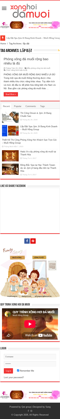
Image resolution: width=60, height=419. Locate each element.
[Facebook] (27, 241)
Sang (48, 407)
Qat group (26, 407)
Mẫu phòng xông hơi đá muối (38, 68)
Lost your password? (14, 377)
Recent (6, 106)
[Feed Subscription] (59, 50)
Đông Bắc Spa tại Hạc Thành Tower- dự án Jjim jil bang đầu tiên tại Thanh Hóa (38, 168)
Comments (31, 106)
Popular (17, 106)
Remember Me (26, 371)
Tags (42, 106)
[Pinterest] (33, 241)
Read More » (11, 94)
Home (3, 43)
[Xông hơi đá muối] (30, 10)
